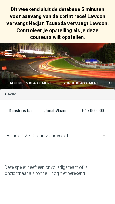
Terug (11, 94)
